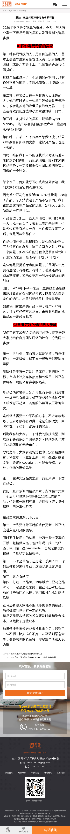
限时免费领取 (35, 693)
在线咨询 (23, 831)
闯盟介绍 (9, 772)
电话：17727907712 (35, 766)
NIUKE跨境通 (37, 819)
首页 (4, 11)
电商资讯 (12, 11)
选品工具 (56, 816)
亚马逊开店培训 (38, 816)
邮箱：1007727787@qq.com (35, 762)
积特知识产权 (19, 819)
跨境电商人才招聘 (49, 819)
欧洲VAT (48, 816)
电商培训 (22, 772)
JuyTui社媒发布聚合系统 (48, 822)
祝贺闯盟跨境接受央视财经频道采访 (26, 654)
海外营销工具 (33, 822)
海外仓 (27, 819)
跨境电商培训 (26, 816)
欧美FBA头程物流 (20, 822)
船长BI (63, 816)
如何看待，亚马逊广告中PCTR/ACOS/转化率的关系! (33, 657)
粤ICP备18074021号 (42, 813)
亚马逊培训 (16, 816)
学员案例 (35, 772)
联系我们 (61, 772)
